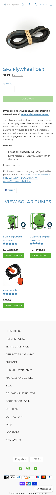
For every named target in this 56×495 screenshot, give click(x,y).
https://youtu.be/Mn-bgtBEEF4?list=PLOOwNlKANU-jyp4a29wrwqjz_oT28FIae (26, 177)
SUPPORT (11, 362)
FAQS (9, 424)
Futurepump (22, 493)
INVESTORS (12, 432)
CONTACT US (13, 440)
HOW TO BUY (13, 331)
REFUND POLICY (15, 339)
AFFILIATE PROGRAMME (20, 354)
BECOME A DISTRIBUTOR (20, 393)
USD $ (35, 459)
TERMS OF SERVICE (17, 346)
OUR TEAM (12, 409)
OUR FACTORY (14, 416)
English (19, 459)
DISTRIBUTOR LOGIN (18, 401)
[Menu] (51, 4)
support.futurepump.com (35, 114)
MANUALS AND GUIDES (19, 377)
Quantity (7, 83)
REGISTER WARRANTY (19, 370)
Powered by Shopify (38, 493)
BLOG (9, 385)
